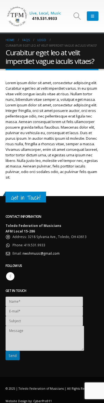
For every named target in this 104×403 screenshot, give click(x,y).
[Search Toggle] (77, 16)
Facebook (10, 276)
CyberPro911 (42, 401)
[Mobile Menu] (92, 16)
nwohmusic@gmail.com (41, 253)
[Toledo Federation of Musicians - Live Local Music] (33, 16)
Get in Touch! (25, 197)
